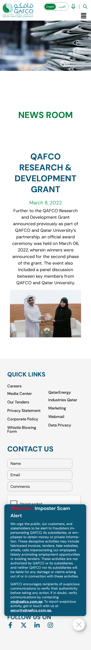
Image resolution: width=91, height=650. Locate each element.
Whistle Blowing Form (21, 429)
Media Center (19, 393)
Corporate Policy (22, 419)
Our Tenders (18, 402)
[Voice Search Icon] (73, 6)
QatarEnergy (59, 392)
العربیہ (61, 6)
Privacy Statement (24, 410)
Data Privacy (59, 425)
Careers (14, 386)
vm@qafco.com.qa (26, 601)
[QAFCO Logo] (17, 10)
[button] (84, 15)
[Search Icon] (85, 6)
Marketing (57, 408)
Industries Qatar (62, 399)
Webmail (56, 416)
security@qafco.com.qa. (31, 610)
